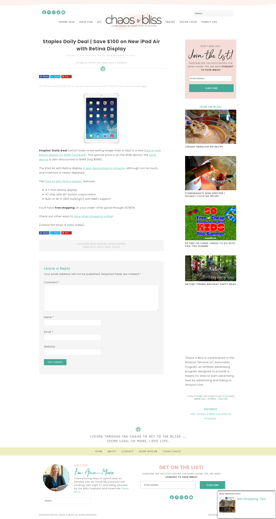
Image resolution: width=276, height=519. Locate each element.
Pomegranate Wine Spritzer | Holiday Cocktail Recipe (205, 194)
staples (116, 247)
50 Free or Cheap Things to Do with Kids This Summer (210, 245)
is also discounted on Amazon (104, 168)
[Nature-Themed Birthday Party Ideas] (210, 268)
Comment (52, 282)
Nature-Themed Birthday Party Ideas (210, 284)
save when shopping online (93, 216)
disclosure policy (117, 55)
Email (48, 332)
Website (49, 346)
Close (273, 493)
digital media (104, 247)
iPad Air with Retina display (63, 181)
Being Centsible (99, 244)
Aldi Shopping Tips (251, 499)
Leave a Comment (118, 63)
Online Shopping (117, 244)
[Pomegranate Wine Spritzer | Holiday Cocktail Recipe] (210, 173)
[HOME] (133, 21)
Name (49, 317)
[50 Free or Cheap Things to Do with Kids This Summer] (210, 223)
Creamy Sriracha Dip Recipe (204, 146)
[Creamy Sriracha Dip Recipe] (210, 127)
